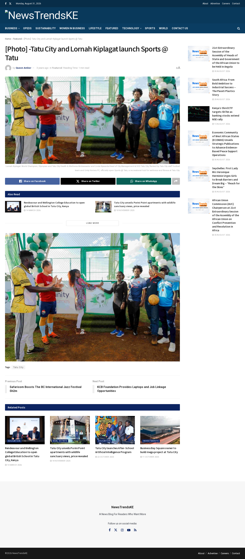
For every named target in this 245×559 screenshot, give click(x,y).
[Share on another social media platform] (176, 181)
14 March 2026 (33, 210)
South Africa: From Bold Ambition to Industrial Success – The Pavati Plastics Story (224, 87)
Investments (151, 441)
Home (8, 39)
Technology (130, 28)
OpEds (27, 28)
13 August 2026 (222, 124)
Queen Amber (23, 68)
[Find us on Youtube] (128, 530)
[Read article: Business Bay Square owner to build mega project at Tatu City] (160, 430)
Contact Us (180, 28)
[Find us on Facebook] (5, 3)
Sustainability (46, 28)
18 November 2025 (125, 210)
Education (14, 441)
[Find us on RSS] (135, 530)
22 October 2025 (105, 457)
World (163, 28)
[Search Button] (238, 28)
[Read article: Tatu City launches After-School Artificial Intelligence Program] (115, 430)
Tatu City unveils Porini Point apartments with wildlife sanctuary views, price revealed (144, 204)
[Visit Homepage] (41, 15)
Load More (92, 223)
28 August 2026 (222, 99)
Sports (150, 28)
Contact (236, 3)
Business (11, 28)
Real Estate (60, 441)
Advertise (215, 3)
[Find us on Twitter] (10, 3)
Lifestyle (95, 28)
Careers (226, 3)
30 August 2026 (222, 71)
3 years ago (43, 68)
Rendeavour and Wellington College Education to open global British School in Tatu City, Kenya (54, 204)
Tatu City (18, 367)
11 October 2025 (150, 457)
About (205, 3)
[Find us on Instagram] (122, 530)
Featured (111, 28)
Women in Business (72, 28)
